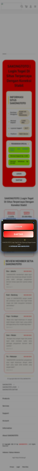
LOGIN (18, 227)
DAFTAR (18, 234)
